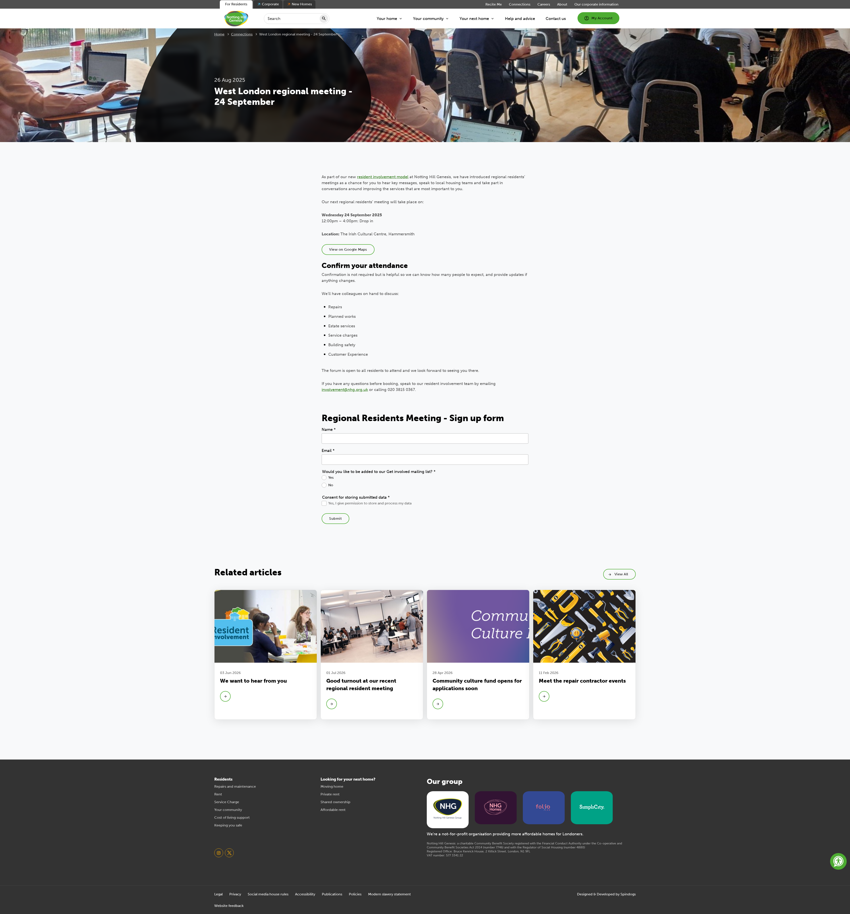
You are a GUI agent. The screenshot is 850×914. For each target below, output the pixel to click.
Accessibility (305, 894)
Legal (218, 894)
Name (329, 429)
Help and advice (520, 18)
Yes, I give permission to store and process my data (369, 503)
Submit (335, 518)
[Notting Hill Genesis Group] (447, 809)
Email (328, 450)
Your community (428, 18)
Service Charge (226, 802)
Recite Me (493, 4)
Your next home (474, 18)
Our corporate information (596, 4)
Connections (519, 4)
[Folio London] (543, 807)
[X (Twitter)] (229, 852)
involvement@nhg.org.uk (345, 389)
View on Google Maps (348, 249)
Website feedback (228, 906)
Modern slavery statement (389, 894)
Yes (331, 477)
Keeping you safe (228, 825)
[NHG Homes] (495, 807)
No (330, 485)
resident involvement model (382, 176)
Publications (332, 894)
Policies (355, 894)
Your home (387, 18)
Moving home (332, 786)
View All (621, 574)
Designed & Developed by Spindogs (606, 894)
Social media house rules (268, 894)
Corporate (270, 4)
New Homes (302, 4)
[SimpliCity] (592, 807)
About (562, 4)
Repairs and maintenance (235, 786)
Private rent (330, 794)
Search (324, 18)
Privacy (235, 894)
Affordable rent (333, 810)
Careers (543, 4)
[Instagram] (218, 852)
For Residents (236, 4)
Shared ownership (335, 802)
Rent (218, 794)
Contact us (556, 18)
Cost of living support (232, 817)
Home (219, 34)
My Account (601, 18)
